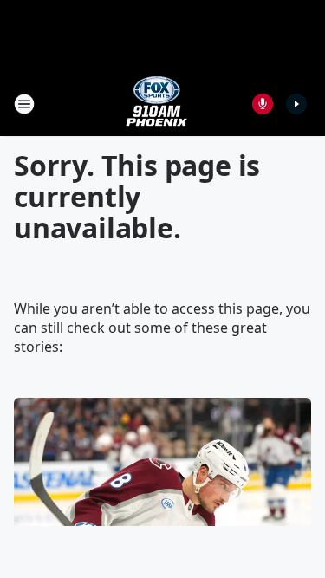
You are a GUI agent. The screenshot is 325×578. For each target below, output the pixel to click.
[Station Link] (157, 103)
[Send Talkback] (262, 104)
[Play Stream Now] (296, 104)
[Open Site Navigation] (24, 104)
